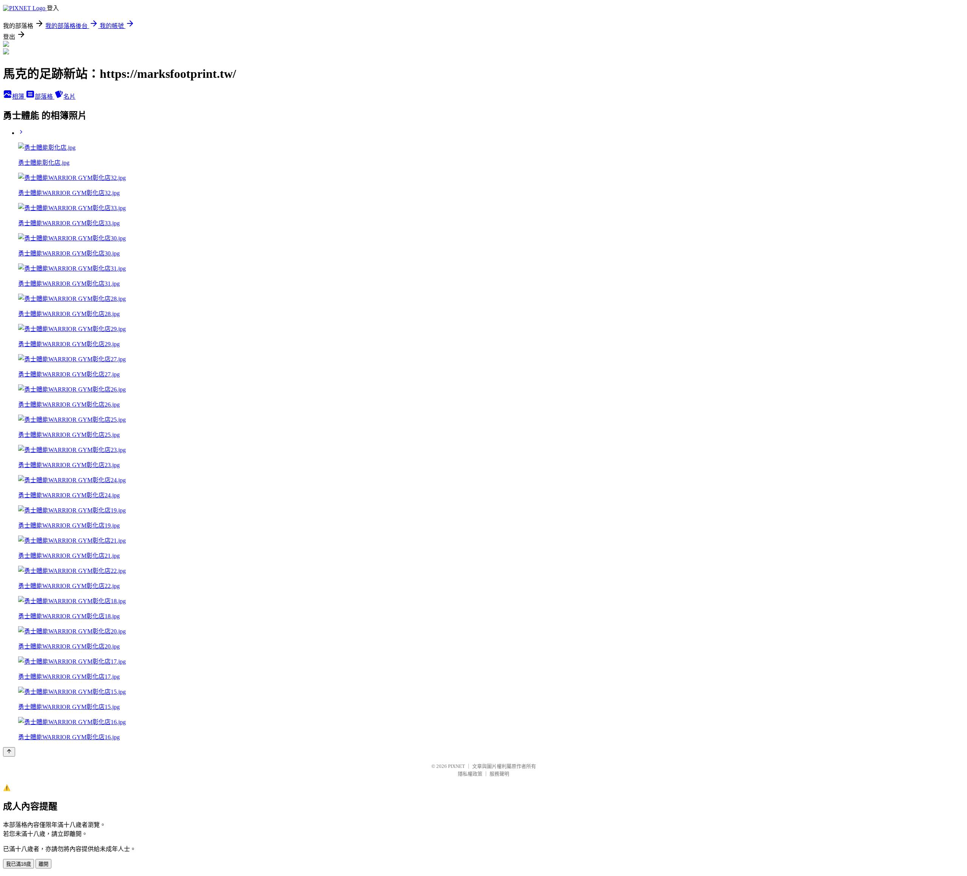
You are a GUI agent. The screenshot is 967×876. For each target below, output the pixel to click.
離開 (43, 864)
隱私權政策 (470, 774)
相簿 (19, 96)
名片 (69, 96)
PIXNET (456, 766)
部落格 (44, 96)
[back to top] (9, 752)
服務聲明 (499, 774)
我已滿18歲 (18, 864)
